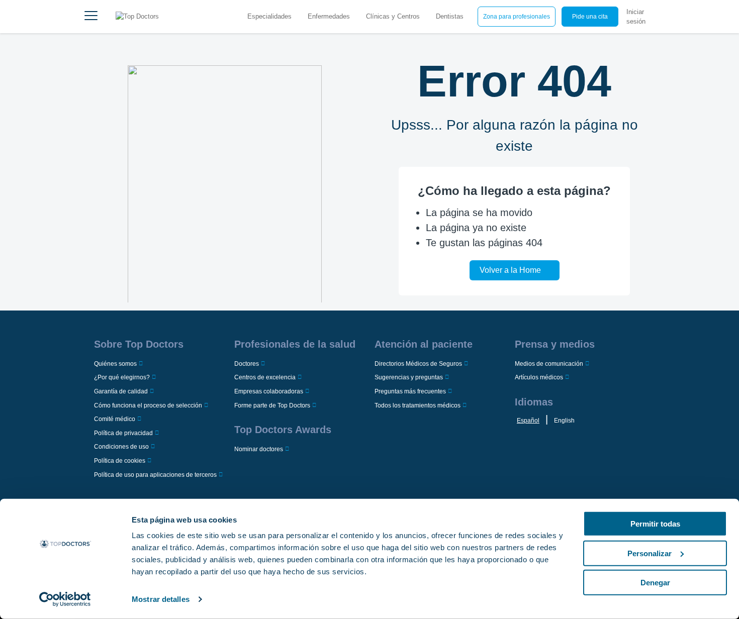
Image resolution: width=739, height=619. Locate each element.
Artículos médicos (539, 377)
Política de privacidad (123, 433)
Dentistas (450, 16)
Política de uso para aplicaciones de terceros (155, 474)
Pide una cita (590, 16)
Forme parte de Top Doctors (272, 405)
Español (528, 420)
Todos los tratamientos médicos (417, 405)
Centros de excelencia (265, 377)
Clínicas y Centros (393, 16)
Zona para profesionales (516, 16)
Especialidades (269, 16)
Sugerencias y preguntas (409, 377)
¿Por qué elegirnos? (122, 377)
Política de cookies (119, 460)
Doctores (246, 363)
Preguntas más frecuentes (410, 391)
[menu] (91, 16)
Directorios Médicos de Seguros (418, 363)
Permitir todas (655, 524)
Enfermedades (329, 16)
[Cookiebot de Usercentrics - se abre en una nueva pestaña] (65, 599)
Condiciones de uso (121, 446)
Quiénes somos (115, 363)
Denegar (655, 582)
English (564, 420)
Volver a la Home (510, 270)
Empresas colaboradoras (268, 391)
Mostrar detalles (161, 599)
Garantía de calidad (121, 391)
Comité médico (114, 419)
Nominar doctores (258, 449)
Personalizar (649, 553)
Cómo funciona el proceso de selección (148, 405)
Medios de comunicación (549, 363)
